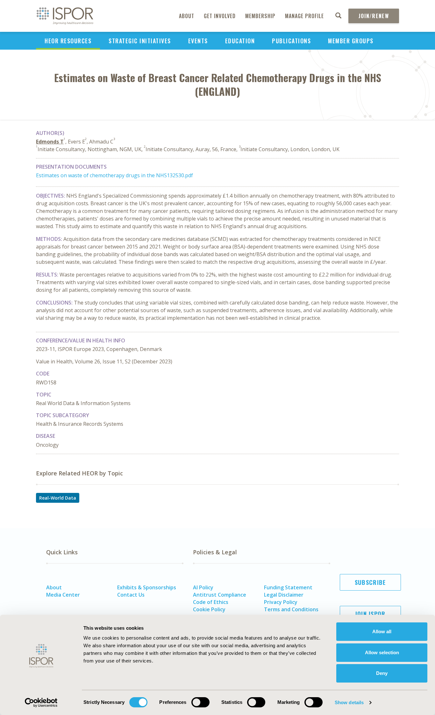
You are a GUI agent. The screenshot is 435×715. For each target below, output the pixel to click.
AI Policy (203, 587)
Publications (291, 41)
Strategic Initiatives (140, 41)
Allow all (381, 631)
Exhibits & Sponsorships (146, 587)
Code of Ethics (210, 602)
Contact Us (131, 594)
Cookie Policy (209, 609)
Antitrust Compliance (219, 594)
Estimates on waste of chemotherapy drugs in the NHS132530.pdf (114, 175)
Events (198, 41)
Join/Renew (374, 16)
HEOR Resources (68, 41)
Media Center (63, 594)
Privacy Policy (280, 602)
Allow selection (382, 652)
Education (240, 41)
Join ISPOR (370, 614)
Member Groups (351, 41)
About (186, 16)
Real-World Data (57, 498)
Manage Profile (304, 16)
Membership (260, 16)
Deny (382, 673)
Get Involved (220, 16)
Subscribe (370, 582)
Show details (349, 702)
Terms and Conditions (291, 609)
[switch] (200, 702)
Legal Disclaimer (283, 594)
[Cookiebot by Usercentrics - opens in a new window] (41, 702)
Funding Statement (288, 587)
